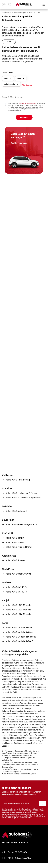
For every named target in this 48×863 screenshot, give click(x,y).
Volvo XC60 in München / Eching (21, 493)
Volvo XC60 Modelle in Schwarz (21, 636)
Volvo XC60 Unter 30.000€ (18, 574)
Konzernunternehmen (9, 814)
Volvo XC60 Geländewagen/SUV (21, 524)
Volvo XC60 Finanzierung (18, 479)
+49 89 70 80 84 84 (19, 852)
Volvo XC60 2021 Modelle (18, 605)
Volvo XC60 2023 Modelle (18, 609)
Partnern (23, 814)
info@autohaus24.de (22, 858)
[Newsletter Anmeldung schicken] (42, 803)
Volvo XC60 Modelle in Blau (19, 627)
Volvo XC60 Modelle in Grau (19, 632)
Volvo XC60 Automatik (16, 511)
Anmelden (24, 117)
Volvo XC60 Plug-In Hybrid (18, 547)
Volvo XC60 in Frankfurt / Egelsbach (23, 497)
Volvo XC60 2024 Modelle (18, 614)
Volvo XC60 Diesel (15, 542)
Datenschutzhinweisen (12, 816)
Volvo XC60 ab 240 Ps (16, 587)
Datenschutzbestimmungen (27, 103)
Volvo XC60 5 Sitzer (15, 560)
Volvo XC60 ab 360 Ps (16, 591)
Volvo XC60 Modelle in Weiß (19, 641)
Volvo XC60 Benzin (15, 538)
